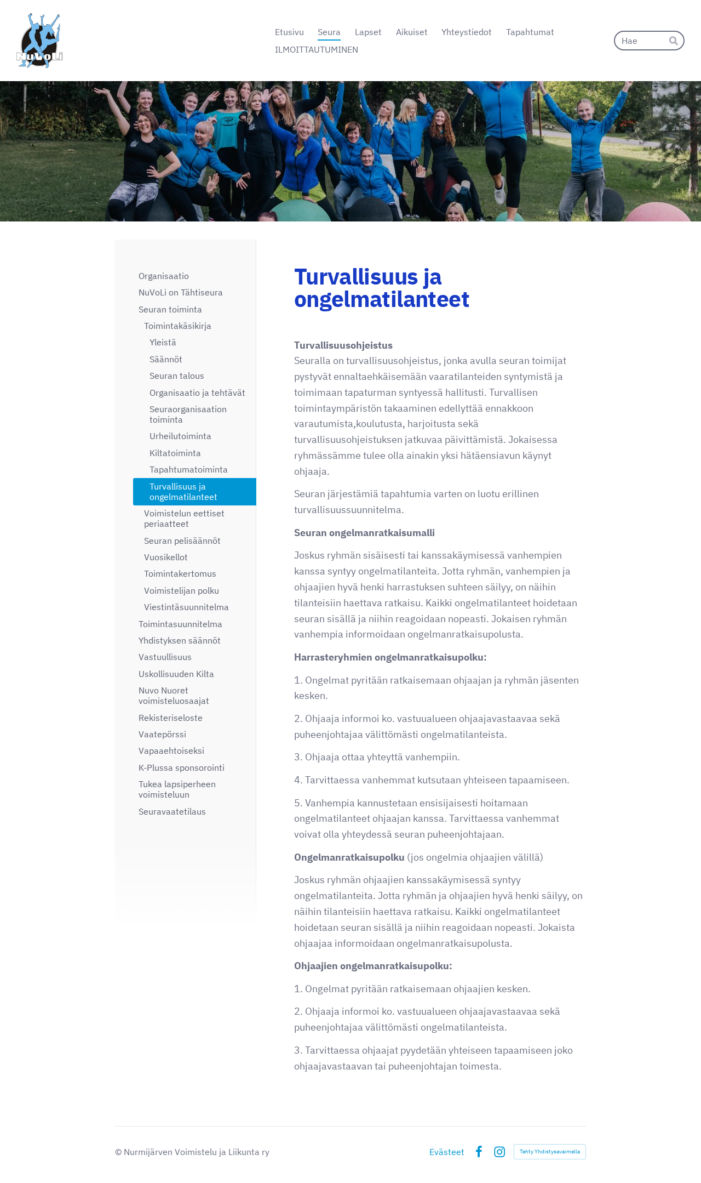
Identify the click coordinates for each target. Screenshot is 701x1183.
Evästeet (446, 1151)
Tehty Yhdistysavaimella (550, 1151)
